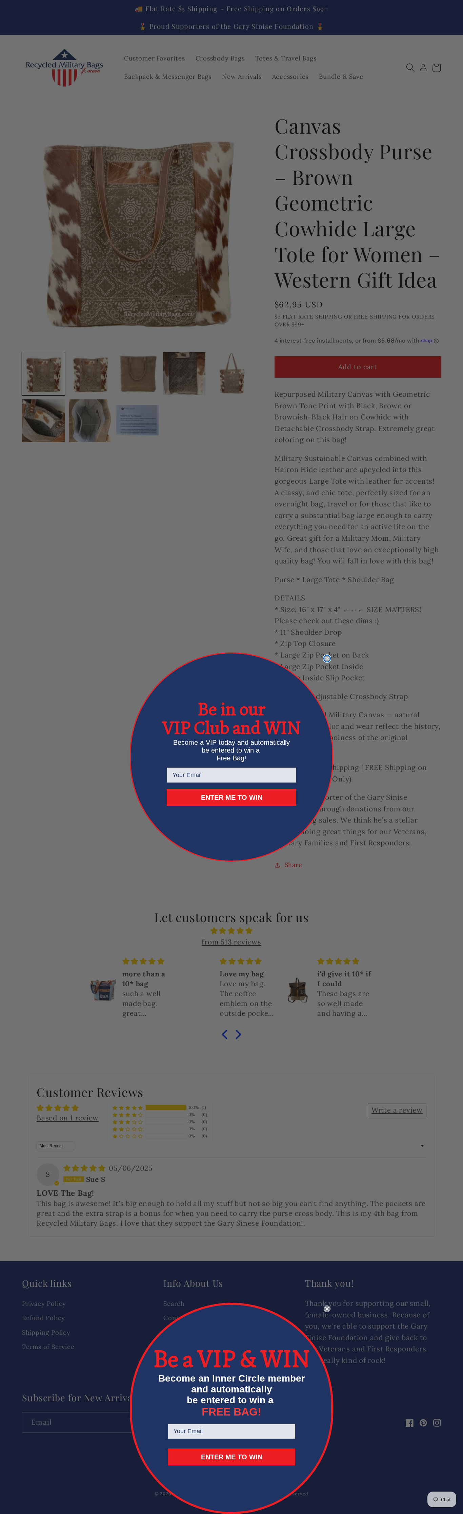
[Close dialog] (327, 658)
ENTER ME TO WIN (231, 797)
